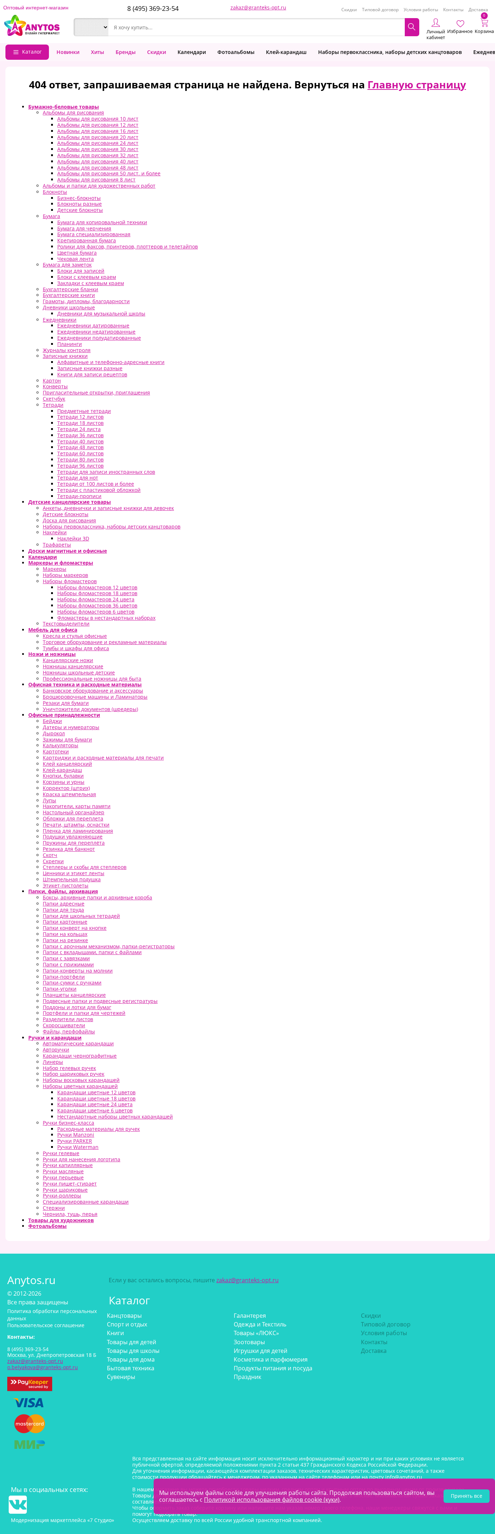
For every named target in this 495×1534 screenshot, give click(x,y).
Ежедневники (59, 319)
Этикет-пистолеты (65, 885)
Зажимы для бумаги (67, 739)
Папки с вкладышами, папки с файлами (92, 952)
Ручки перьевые (63, 1177)
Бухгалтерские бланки (70, 289)
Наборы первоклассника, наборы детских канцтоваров (390, 52)
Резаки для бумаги (66, 702)
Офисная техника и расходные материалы (85, 684)
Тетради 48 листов (80, 447)
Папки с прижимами (68, 964)
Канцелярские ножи (68, 660)
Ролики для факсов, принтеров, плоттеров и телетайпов (127, 246)
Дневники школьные (69, 307)
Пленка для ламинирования (78, 830)
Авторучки (56, 1049)
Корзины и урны (63, 781)
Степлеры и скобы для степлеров (84, 867)
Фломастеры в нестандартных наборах (106, 617)
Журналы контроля (67, 350)
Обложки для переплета (73, 818)
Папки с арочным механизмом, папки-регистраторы (109, 946)
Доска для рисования (69, 520)
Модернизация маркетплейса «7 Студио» (62, 1520)
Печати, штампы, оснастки (76, 824)
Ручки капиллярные (68, 1165)
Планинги (69, 343)
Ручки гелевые (61, 1153)
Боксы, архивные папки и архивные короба (97, 897)
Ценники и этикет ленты (73, 873)
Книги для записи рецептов (92, 374)
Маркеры (54, 568)
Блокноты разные (79, 203)
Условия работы (421, 10)
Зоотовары (249, 1342)
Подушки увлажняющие (73, 836)
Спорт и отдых (127, 1324)
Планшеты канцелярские (74, 994)
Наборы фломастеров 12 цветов (97, 587)
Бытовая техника (130, 1368)
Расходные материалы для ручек (98, 1128)
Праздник (247, 1377)
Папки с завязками (66, 958)
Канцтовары (124, 1316)
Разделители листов (68, 1019)
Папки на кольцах (65, 934)
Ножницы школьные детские (79, 672)
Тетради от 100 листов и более (95, 483)
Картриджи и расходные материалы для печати (103, 757)
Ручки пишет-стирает (70, 1183)
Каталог (32, 51)
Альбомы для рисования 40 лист (97, 161)
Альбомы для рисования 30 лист (97, 149)
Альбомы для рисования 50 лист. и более (109, 173)
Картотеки (56, 751)
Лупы (49, 800)
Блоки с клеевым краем (86, 276)
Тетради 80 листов (80, 459)
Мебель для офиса (52, 629)
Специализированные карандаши (86, 1201)
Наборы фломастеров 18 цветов (97, 593)
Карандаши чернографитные (80, 1055)
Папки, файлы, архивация (63, 891)
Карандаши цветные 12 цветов (96, 1092)
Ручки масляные (63, 1171)
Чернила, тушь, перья (70, 1214)
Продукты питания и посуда (273, 1368)
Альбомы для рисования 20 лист (97, 137)
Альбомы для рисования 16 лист (97, 131)
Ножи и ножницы (52, 654)
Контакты (453, 10)
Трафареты (57, 544)
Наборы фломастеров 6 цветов (95, 611)
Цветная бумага (77, 252)
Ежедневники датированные (93, 325)
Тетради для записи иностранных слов (106, 471)
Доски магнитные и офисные (67, 550)
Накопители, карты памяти (77, 806)
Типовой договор (380, 10)
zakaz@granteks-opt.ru (258, 7)
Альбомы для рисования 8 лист (96, 179)
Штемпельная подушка (72, 879)
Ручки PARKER (74, 1140)
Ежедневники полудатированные (99, 337)
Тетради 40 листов (80, 441)
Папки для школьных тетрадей (81, 915)
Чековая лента (75, 258)
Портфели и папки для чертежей (84, 1013)
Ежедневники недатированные (96, 331)
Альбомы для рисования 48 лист (97, 167)
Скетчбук (54, 398)
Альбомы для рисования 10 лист (97, 118)
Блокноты (55, 191)
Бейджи (52, 721)
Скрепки (53, 861)
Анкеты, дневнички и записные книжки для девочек (108, 508)
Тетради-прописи (79, 496)
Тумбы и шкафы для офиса (76, 648)
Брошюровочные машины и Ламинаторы (95, 696)
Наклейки (55, 532)
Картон (52, 380)
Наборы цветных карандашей (80, 1086)
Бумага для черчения (84, 228)
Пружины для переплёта (74, 842)
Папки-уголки (59, 988)
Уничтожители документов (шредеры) (90, 709)
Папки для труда (63, 909)
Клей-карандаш (286, 52)
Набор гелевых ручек (69, 1068)
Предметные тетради (84, 410)
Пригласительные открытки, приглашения (96, 392)
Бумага (51, 216)
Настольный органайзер (73, 812)
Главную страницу (416, 84)
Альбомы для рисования (73, 112)
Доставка (478, 10)
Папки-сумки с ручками (72, 982)
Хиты (97, 52)
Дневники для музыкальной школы (101, 313)
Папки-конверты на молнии (78, 970)
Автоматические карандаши (78, 1043)
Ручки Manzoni (75, 1134)
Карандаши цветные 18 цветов (96, 1098)
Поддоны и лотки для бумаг (77, 1007)
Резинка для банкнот (69, 848)
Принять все (466, 1495)
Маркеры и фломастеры (60, 562)
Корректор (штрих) (66, 788)
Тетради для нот (77, 477)
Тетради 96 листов (80, 465)
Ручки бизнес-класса (68, 1122)
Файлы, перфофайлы (69, 1031)
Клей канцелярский (67, 763)
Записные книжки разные (89, 368)
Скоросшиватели (64, 1025)
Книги (115, 1333)
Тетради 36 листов (80, 435)
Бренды (126, 52)
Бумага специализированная (93, 234)
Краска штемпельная (69, 794)
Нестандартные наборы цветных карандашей (115, 1116)
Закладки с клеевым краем (90, 283)
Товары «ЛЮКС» (256, 1333)
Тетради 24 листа (79, 429)
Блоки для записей (80, 270)
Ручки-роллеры (62, 1195)
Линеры (53, 1061)
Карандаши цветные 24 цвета (95, 1104)
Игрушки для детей (260, 1351)
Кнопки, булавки (63, 775)
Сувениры (121, 1377)
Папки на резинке (65, 940)
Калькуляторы (60, 745)
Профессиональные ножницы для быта (92, 678)
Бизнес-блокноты (79, 198)
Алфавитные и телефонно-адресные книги (111, 362)
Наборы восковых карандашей (81, 1080)
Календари (192, 52)
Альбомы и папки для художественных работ (99, 185)
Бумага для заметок (67, 264)
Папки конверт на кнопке (75, 927)
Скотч (50, 855)
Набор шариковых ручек (73, 1073)
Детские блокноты (80, 209)
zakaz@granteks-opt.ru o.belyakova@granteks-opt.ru (42, 1364)
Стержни (54, 1207)
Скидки (349, 10)
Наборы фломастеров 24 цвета (95, 599)
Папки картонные (65, 921)
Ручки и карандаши (55, 1037)
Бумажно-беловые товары (63, 106)
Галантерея (250, 1316)
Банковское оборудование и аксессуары (93, 690)
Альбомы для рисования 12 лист (97, 124)
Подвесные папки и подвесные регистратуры (100, 1001)
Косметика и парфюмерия (271, 1359)
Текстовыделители (66, 623)
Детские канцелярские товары (69, 501)
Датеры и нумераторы (71, 727)
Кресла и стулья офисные (75, 635)
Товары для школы (133, 1351)
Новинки (68, 52)
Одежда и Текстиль (260, 1324)
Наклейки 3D (73, 538)
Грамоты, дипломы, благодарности (86, 301)
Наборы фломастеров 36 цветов (97, 605)
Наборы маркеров (65, 575)
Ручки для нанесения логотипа (81, 1159)
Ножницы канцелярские (73, 666)
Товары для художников (61, 1220)
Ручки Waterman (78, 1147)
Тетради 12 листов (80, 416)
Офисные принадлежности (64, 714)
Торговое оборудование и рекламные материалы (105, 642)
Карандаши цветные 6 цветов (95, 1110)
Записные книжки (65, 355)
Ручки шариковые (65, 1189)
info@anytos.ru (403, 1477)
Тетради (53, 404)
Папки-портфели (64, 976)
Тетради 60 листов (80, 453)
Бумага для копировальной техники (102, 222)
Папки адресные (63, 903)
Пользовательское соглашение (45, 1325)
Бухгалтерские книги (69, 295)
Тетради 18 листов (80, 422)
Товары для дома (131, 1359)
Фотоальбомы (235, 52)
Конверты (55, 386)
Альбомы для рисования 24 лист (97, 142)
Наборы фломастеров (70, 581)
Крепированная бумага (86, 240)
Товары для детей (131, 1342)
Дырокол (54, 733)
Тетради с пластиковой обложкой (99, 489)
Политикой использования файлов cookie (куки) (272, 1500)
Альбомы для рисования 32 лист (97, 155)
